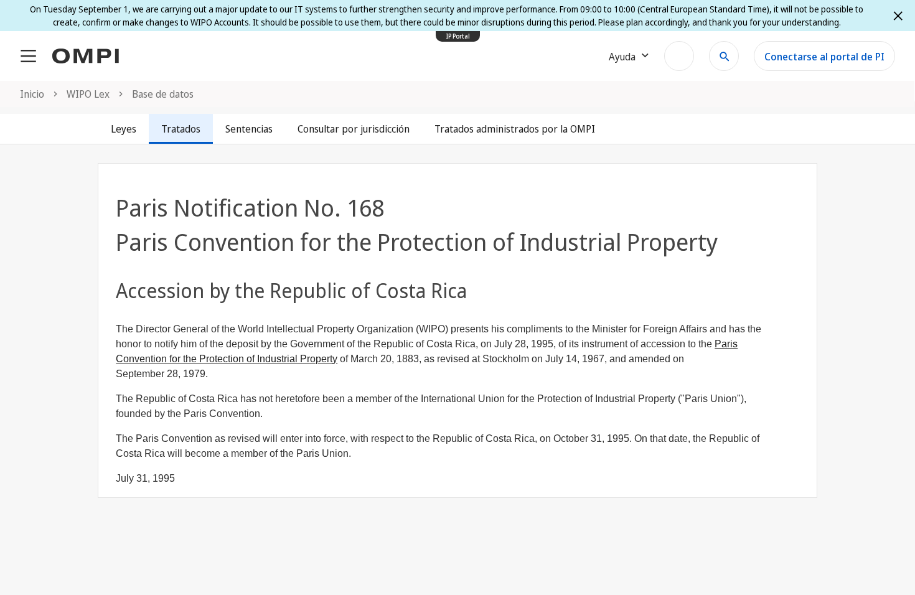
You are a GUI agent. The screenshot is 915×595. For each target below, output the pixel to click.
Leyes (123, 129)
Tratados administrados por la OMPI (514, 129)
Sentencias (249, 129)
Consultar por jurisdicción (354, 129)
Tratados (180, 129)
